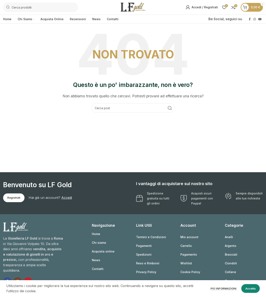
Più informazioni (224, 288)
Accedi (66, 198)
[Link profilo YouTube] (260, 19)
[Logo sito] (133, 7)
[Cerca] (170, 108)
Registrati (13, 197)
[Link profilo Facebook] (249, 19)
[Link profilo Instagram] (254, 19)
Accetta (250, 288)
